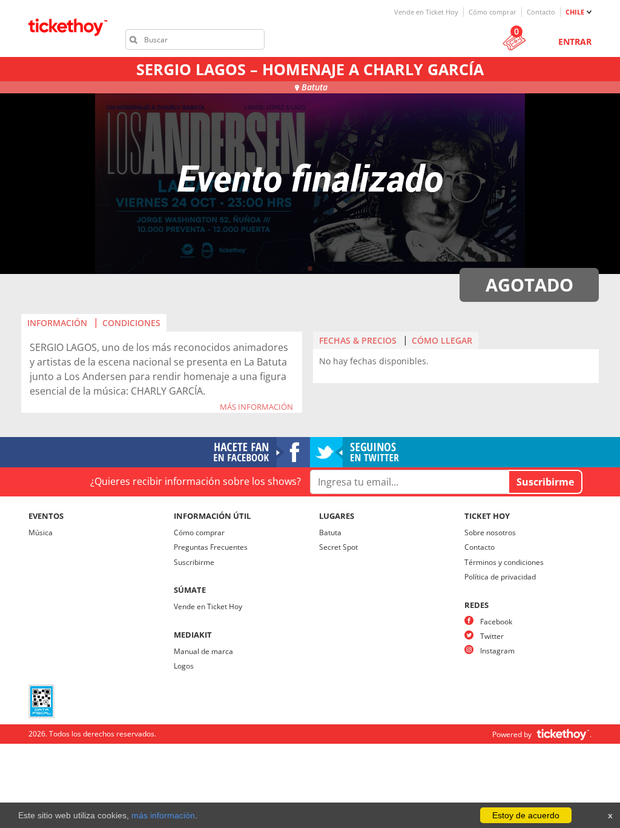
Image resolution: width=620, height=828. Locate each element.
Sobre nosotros (490, 532)
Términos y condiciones (504, 562)
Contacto (541, 11)
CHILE (575, 11)
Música (40, 532)
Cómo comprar (492, 11)
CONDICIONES (131, 323)
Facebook (496, 621)
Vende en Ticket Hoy (426, 11)
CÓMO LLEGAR (442, 340)
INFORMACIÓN (57, 323)
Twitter (492, 636)
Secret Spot (338, 547)
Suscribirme (194, 562)
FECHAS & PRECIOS (358, 340)
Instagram (497, 651)
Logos (184, 666)
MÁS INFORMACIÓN (256, 407)
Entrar (575, 41)
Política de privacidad (500, 577)
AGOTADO (529, 284)
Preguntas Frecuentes (211, 547)
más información (163, 815)
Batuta (330, 532)
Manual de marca (203, 651)
